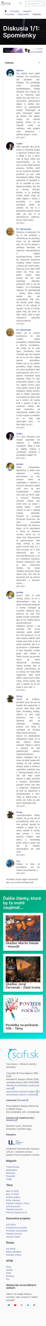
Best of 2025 (12, 1191)
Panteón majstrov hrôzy (17, 1203)
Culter (19, 143)
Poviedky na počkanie (16, 1230)
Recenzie (10, 1173)
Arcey (19, 696)
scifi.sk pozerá (13, 1206)
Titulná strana (12, 1167)
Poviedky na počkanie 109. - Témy (22, 1026)
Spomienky (23, 14)
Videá (9, 1179)
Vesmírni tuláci (13, 1236)
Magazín (27, 11)
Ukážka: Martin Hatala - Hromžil (22, 944)
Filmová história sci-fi (16, 1212)
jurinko (19, 464)
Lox (18, 861)
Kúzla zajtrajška (13, 1251)
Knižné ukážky (13, 1197)
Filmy (8, 1267)
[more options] (39, 63)
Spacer (19, 70)
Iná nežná (10, 1248)
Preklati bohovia (14, 1233)
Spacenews (11, 1170)
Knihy (8, 1273)
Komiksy (10, 1276)
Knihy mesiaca (13, 1200)
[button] (20, 3)
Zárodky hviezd (13, 1254)
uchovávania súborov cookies (21, 1094)
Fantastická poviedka (16, 1227)
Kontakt (22, 1100)
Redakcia (10, 1120)
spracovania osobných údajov (21, 1091)
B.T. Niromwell (23, 229)
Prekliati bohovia (14, 1209)
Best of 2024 (12, 1194)
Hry (8, 1279)
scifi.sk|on (11, 1224)
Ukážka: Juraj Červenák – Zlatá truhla (23, 985)
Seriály (9, 1270)
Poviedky (14, 11)
